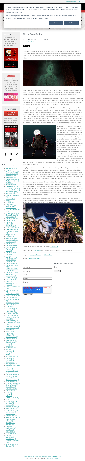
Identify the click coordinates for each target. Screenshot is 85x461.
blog (8, 200)
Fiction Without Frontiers (11, 253)
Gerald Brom (11, 279)
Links (59, 456)
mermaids (10, 360)
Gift (40, 456)
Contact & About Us (78, 1)
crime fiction (11, 220)
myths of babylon (12, 374)
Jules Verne (11, 340)
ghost (9, 281)
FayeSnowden (11, 247)
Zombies (10, 446)
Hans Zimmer (11, 312)
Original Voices (12, 385)
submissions (11, 415)
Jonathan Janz (12, 337)
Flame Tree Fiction (33, 456)
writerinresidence (12, 444)
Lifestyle (54, 456)
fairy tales (10, 243)
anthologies (11, 176)
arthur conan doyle (13, 179)
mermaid (10, 358)
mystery (9, 369)
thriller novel (11, 428)
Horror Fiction (12, 321)
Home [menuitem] (3, 11)
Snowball (38, 250)
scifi (8, 399)
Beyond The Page (13, 190)
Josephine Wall (12, 338)
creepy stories (12, 218)
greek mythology (12, 303)
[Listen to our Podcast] (11, 160)
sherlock (10, 405)
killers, (9, 344)
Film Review (11, 258)
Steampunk (10, 414)
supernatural (11, 419)
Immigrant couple (12, 328)
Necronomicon (11, 381)
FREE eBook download (11, 113)
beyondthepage (12, 192)
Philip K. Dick (11, 389)
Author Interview (12, 181)
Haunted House (12, 313)
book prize (10, 204)
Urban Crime (11, 433)
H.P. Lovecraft (12, 308)
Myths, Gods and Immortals (11, 377)
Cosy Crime (11, 217)
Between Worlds (12, 184)
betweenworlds (12, 186)
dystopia (10, 236)
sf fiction (10, 403)
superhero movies (13, 417)
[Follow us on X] (11, 154)
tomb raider (10, 432)
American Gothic (12, 172)
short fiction (11, 408)
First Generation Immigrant (11, 260)
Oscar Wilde (11, 387)
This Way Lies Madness (10, 423)
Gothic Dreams (12, 294)
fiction (9, 251)
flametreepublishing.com (53, 458)
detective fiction (12, 229)
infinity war (10, 331)
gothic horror (11, 297)
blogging (10, 202)
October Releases (13, 383)
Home (68, 1)
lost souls (10, 349)
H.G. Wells (10, 306)
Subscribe (11, 76)
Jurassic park (11, 342)
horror (9, 319)
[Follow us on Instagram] (17, 154)
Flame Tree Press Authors (12, 269)
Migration (10, 362)
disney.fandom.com (35, 255)
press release (11, 390)
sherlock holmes (12, 407)
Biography (10, 193)
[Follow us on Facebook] (5, 154)
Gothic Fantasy (13, 295)
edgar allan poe (12, 238)
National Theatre (12, 380)
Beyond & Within (13, 188)
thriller (9, 426)
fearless (9, 249)
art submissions (12, 177)
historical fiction (12, 315)
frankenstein (11, 276)
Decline (71, 23)
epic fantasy (11, 242)
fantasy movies (12, 245)
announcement (12, 174)
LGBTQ (9, 346)
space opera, (11, 412)
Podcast (44, 456)
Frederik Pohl (11, 278)
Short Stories (12, 410)
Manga (9, 353)
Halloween (10, 310)
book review (11, 206)
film (8, 256)
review (9, 394)
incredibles (10, 329)
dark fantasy (11, 226)
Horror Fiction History (34, 258)
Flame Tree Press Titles (12, 273)
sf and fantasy (11, 401)
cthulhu (9, 224)
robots (9, 396)
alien (8, 170)
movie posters (11, 364)
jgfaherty (10, 335)
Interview (10, 333)
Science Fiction (12, 398)
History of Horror (12, 317)
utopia (9, 435)
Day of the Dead (12, 227)
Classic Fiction (12, 215)
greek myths (11, 304)
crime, (9, 222)
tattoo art (10, 421)
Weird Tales (11, 439)
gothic (9, 285)
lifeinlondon (11, 347)
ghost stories (11, 283)
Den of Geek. (54, 246)
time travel (10, 430)
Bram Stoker (11, 208)
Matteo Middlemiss (32, 41)
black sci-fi (10, 199)
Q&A (9, 392)
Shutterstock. (48, 255)
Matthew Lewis (12, 356)
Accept (56, 23)
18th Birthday (11, 168)
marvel (9, 355)
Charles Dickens (12, 213)
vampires (10, 437)
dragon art (10, 235)
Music (49, 456)
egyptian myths (12, 240)
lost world (10, 351)
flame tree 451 (11, 263)
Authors (9, 183)
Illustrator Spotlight (13, 326)
